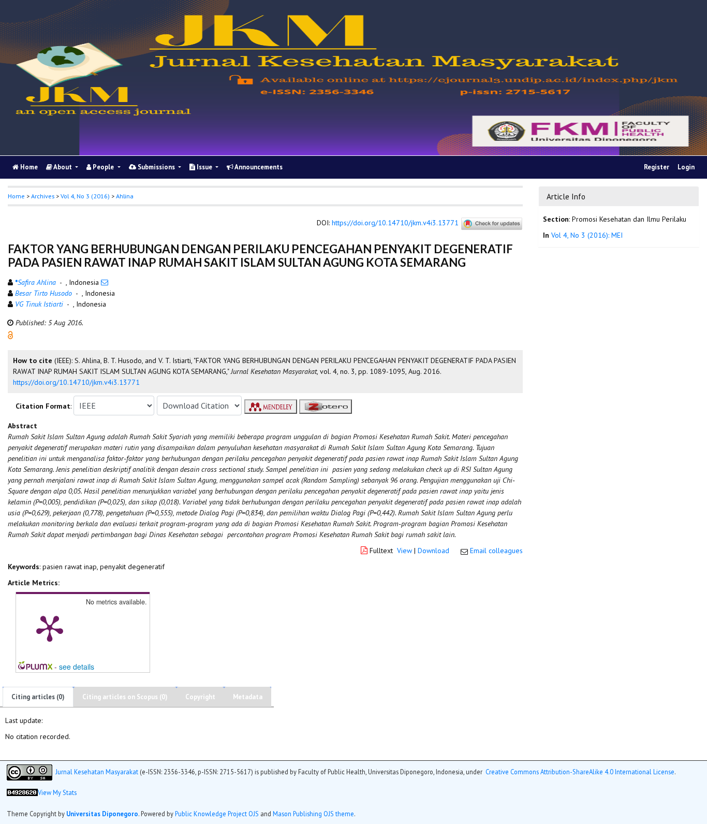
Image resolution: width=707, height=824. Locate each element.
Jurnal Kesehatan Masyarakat (96, 771)
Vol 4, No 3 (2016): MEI (587, 235)
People (103, 167)
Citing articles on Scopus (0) (125, 696)
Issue (204, 167)
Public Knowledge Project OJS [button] (217, 813)
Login (686, 167)
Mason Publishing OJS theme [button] (313, 813)
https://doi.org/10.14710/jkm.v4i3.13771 (395, 223)
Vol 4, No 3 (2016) (85, 196)
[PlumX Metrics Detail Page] (50, 628)
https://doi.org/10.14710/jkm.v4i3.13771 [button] (76, 382)
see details (76, 666)
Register (656, 167)
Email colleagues (496, 550)
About (62, 167)
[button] (10, 334)
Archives (42, 196)
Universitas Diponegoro (102, 813)
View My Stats (57, 792)
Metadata (247, 696)
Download (433, 550)
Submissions (156, 167)
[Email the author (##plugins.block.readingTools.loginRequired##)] (104, 282)
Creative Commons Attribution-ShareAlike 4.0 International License (579, 771)
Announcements (258, 167)
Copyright (200, 696)
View (404, 550)
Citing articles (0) (38, 696)
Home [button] (16, 196)
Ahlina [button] (125, 196)
